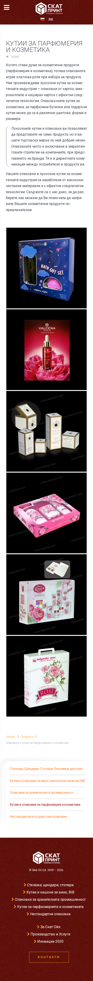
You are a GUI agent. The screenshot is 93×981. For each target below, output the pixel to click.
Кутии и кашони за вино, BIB (50, 892)
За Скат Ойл (50, 927)
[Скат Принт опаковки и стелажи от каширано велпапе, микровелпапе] (47, 8)
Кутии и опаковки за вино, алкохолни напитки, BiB (47, 781)
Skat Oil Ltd (39, 870)
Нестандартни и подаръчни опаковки (38, 816)
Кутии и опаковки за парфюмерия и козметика (45, 804)
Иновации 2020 (50, 941)
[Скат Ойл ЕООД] (46, 857)
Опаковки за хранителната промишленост (42, 792)
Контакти (49, 957)
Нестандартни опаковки (50, 914)
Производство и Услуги (50, 934)
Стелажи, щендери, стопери (50, 885)
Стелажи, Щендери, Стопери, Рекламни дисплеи (46, 769)
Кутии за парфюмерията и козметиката (50, 907)
